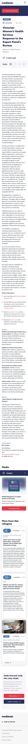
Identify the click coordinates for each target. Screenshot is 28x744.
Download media (14, 508)
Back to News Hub (11, 11)
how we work (14, 320)
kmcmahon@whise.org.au (11, 454)
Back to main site (9, 722)
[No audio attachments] (19, 64)
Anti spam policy (6, 740)
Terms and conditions (7, 737)
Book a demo (13, 696)
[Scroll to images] (10, 64)
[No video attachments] (24, 64)
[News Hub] (8, 3)
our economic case (13, 312)
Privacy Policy (6, 733)
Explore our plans (13, 702)
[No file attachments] (15, 64)
